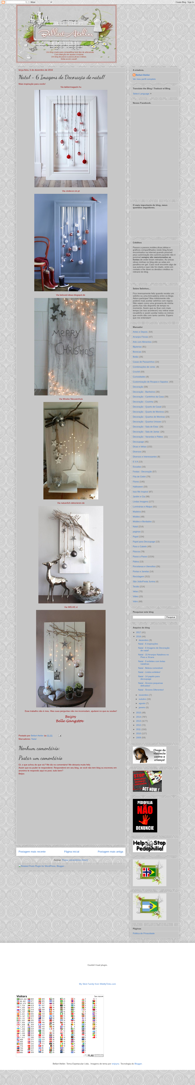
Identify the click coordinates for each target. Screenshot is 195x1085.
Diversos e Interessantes (145, 456)
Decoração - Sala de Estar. (146, 426)
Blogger (138, 1063)
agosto (142, 703)
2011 (138, 729)
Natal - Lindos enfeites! (149, 672)
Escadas (137, 466)
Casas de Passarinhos (143, 362)
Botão (135, 357)
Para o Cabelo (140, 546)
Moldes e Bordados (142, 521)
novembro (144, 695)
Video (135, 596)
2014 (139, 717)
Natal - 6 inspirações (148, 644)
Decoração (138, 387)
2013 (139, 721)
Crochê (136, 371)
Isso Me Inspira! (140, 491)
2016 (139, 636)
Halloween (138, 486)
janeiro (142, 707)
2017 (139, 632)
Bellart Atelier (143, 75)
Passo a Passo (140, 556)
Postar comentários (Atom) (75, 860)
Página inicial (71, 851)
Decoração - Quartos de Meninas (149, 417)
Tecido (136, 586)
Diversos (137, 451)
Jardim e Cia (139, 496)
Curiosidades (139, 376)
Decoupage (138, 441)
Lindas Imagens (140, 501)
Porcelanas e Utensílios (144, 566)
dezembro (144, 640)
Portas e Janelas (141, 571)
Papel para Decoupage (144, 541)
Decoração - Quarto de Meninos (148, 411)
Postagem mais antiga (110, 851)
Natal (33, 739)
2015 (139, 712)
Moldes (136, 516)
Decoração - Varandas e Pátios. (148, 436)
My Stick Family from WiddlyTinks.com (97, 984)
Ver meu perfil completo (144, 79)
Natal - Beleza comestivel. (150, 668)
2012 (139, 725)
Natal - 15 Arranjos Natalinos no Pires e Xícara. (153, 655)
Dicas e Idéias (139, 446)
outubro (143, 699)
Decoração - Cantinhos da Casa (148, 396)
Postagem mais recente (32, 851)
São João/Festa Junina (144, 581)
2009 (139, 737)
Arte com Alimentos (142, 342)
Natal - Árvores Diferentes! (151, 690)
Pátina (136, 561)
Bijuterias (137, 346)
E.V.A (135, 461)
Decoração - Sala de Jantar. (146, 431)
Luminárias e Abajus (142, 506)
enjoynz (115, 1063)
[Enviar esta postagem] (59, 735)
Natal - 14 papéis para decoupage (149, 677)
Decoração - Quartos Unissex (147, 421)
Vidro (135, 601)
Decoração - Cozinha (143, 401)
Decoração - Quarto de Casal (147, 406)
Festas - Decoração (142, 471)
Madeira (137, 511)
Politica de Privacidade (144, 933)
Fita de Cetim (139, 476)
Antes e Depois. (140, 332)
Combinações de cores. (144, 367)
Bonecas (137, 352)
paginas (136, 531)
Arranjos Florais (140, 337)
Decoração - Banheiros (144, 392)
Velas (135, 591)
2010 (139, 733)
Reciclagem (138, 576)
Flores (136, 481)
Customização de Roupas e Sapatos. (151, 381)
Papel (135, 536)
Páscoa (136, 551)
